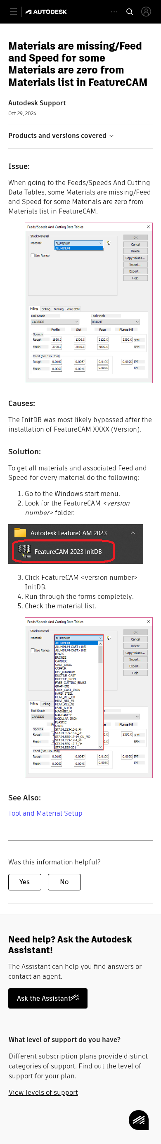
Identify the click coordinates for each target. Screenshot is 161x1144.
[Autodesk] (47, 12)
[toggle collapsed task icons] (114, 12)
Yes (24, 882)
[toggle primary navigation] (18, 12)
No (64, 882)
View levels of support (43, 1092)
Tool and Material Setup (45, 813)
